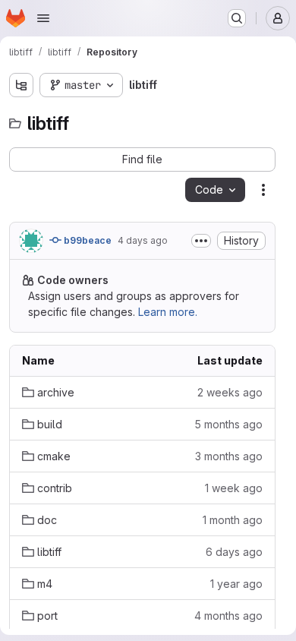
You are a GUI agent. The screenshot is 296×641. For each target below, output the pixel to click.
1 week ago (234, 488)
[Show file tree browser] (21, 85)
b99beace (86, 240)
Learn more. (167, 311)
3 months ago (229, 456)
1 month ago (233, 519)
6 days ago (234, 551)
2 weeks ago (230, 392)
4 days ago (143, 240)
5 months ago (228, 424)
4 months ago (228, 615)
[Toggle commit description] (201, 241)
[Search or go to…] (237, 18)
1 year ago (236, 583)
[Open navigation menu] (43, 18)
